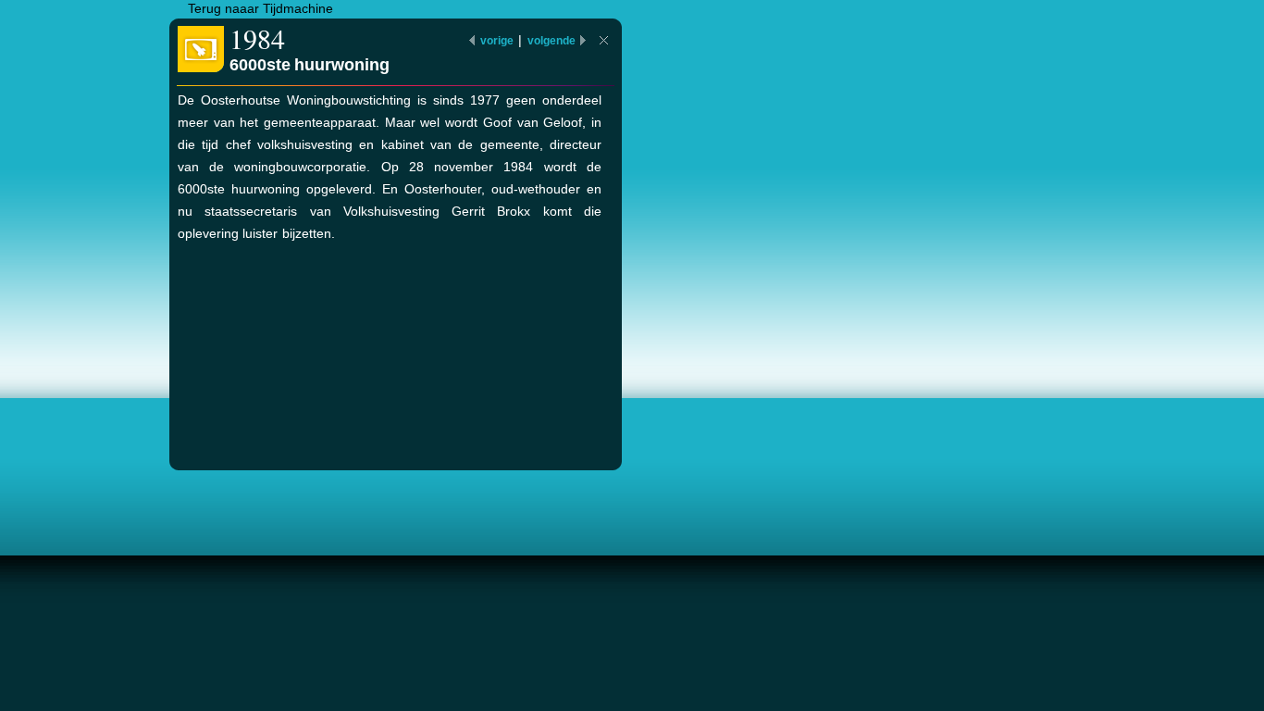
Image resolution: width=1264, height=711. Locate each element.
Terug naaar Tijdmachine (260, 8)
